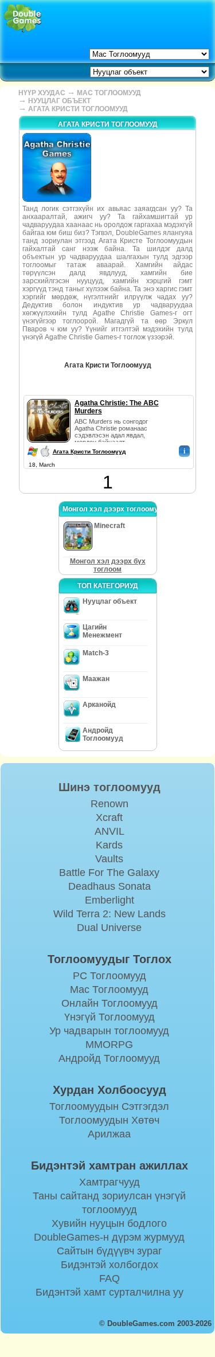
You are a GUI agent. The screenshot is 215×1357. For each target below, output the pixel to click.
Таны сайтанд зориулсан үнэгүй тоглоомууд (109, 1202)
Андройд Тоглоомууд (103, 734)
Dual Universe (109, 927)
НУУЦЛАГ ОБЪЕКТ (59, 101)
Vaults (109, 859)
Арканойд (99, 705)
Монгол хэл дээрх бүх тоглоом (108, 565)
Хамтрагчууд (109, 1182)
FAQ (109, 1278)
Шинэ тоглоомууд (109, 787)
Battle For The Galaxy (109, 872)
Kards (109, 845)
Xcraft (109, 817)
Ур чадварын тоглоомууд (109, 1031)
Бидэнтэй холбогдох (109, 1264)
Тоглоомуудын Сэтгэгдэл (109, 1106)
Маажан (96, 679)
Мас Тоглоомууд (109, 989)
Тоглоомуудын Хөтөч (109, 1120)
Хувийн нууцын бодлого (109, 1223)
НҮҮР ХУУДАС (41, 93)
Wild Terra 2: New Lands (109, 914)
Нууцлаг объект (110, 601)
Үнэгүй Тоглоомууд (109, 1017)
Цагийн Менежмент (102, 631)
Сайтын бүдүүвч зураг (109, 1251)
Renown (109, 803)
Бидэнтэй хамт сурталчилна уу (109, 1292)
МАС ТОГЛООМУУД (109, 93)
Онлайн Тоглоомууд (109, 1003)
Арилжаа (109, 1134)
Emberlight (109, 900)
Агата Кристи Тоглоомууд (89, 451)
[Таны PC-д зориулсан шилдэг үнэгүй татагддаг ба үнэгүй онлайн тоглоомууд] (22, 19)
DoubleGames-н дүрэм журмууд (109, 1237)
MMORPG (109, 1044)
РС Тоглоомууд (109, 975)
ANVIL (109, 831)
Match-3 (96, 653)
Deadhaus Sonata (109, 886)
